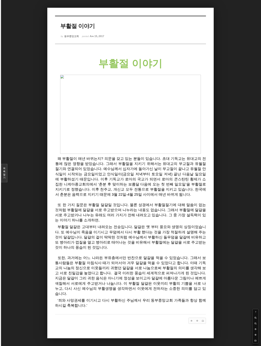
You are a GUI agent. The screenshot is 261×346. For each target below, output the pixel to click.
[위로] (255, 329)
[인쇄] (255, 340)
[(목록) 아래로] (255, 335)
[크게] (255, 318)
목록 (4, 173)
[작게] (255, 323)
